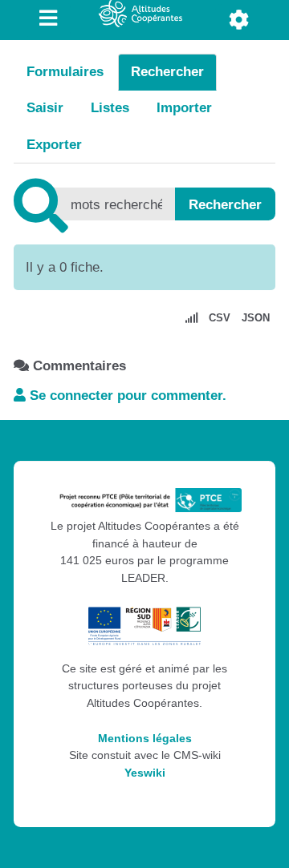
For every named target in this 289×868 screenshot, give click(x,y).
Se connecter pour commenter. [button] (126, 395)
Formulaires (65, 71)
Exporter (54, 144)
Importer (184, 107)
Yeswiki (144, 773)
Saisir (44, 107)
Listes (110, 107)
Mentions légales (145, 739)
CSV (219, 318)
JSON (256, 318)
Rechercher (167, 71)
